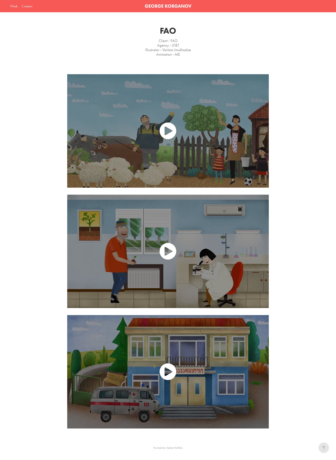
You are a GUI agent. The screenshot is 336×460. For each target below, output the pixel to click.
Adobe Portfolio (174, 447)
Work (14, 6)
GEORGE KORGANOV (168, 6)
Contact (27, 6)
